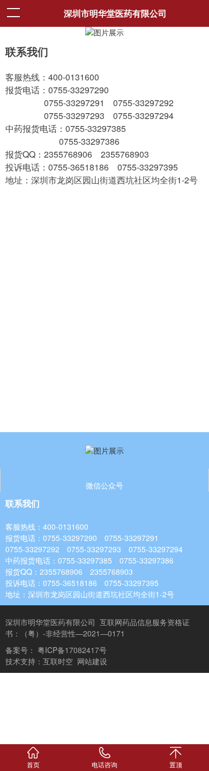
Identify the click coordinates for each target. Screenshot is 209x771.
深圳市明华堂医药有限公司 (115, 13)
